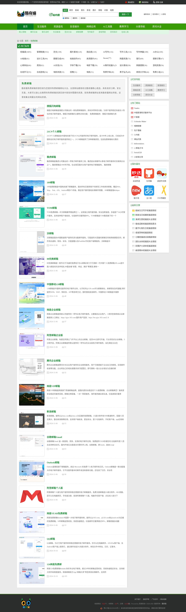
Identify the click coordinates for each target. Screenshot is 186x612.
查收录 (83, 18)
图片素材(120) (75, 52)
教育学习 (124, 26)
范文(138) (57, 52)
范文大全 (68, 32)
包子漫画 (137, 130)
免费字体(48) (108, 72)
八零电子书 (138, 148)
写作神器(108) (141, 52)
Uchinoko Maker (140, 121)
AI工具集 (107, 26)
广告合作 (155, 599)
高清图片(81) (92, 59)
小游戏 (163, 14)
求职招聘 (79, 32)
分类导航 (140, 26)
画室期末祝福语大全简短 (145, 250)
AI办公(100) (158, 52)
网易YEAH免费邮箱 (57, 513)
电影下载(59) (92, 65)
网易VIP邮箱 (53, 386)
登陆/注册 (159, 2)
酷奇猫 (164, 604)
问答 (106, 10)
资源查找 (58, 26)
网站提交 (131, 2)
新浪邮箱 (51, 411)
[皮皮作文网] (161, 173)
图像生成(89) (58, 59)
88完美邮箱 (52, 259)
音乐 (83, 10)
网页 (71, 10)
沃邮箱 (50, 233)
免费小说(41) (158, 72)
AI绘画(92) (24, 59)
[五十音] (149, 190)
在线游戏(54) (42, 72)
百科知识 (113, 32)
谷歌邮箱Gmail (54, 437)
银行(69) (139, 59)
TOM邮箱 (52, 208)
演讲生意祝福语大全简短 (145, 219)
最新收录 (147, 14)
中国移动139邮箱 (55, 284)
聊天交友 (33, 32)
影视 (88, 10)
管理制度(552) (42, 52)
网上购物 (22, 32)
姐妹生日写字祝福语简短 (145, 210)
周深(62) (40, 65)
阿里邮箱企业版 (55, 335)
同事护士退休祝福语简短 (145, 246)
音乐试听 (45, 32)
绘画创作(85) (75, 59)
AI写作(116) (108, 52)
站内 (65, 10)
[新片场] (136, 190)
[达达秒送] (136, 173)
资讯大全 (156, 26)
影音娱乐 (74, 26)
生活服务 (41, 26)
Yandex (136, 108)
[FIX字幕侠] (161, 190)
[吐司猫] (149, 173)
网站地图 (163, 599)
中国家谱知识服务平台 (143, 113)
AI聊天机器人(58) (108, 65)
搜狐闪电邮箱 (53, 106)
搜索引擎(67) (158, 59)
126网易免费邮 (54, 564)
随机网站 (145, 2)
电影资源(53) (58, 72)
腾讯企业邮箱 (53, 360)
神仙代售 (137, 139)
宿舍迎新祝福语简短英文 (145, 224)
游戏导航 (102, 32)
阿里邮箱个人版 (55, 488)
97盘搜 (136, 117)
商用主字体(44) (141, 72)
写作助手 (90, 32)
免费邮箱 (34, 41)
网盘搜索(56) (141, 65)
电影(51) (90, 72)
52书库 (136, 135)
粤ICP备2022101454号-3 (111, 608)
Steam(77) (107, 58)
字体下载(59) (75, 65)
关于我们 (138, 599)
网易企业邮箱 (53, 310)
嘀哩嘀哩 (137, 126)
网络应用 (91, 26)
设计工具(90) (42, 59)
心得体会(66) (25, 65)
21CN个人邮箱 (54, 131)
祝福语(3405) (25, 52)
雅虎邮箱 (51, 157)
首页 (25, 26)
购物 (100, 10)
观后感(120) (92, 52)
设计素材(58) (125, 65)
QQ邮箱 (51, 539)
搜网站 (67, 18)
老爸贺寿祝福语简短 (143, 233)
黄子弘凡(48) (125, 72)
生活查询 (56, 32)
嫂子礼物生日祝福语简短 (145, 228)
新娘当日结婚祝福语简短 (145, 215)
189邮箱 (51, 182)
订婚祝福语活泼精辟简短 (145, 237)
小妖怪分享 (138, 157)
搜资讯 (75, 18)
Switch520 (138, 153)
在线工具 (125, 32)
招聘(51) (73, 72)
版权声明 (146, 599)
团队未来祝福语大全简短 (145, 242)
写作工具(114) (125, 52)
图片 (94, 10)
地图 (112, 10)
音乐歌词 (155, 14)
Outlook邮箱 (53, 462)
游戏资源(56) (158, 65)
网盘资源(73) (125, 59)
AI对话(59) (58, 65)
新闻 (77, 10)
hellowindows (139, 144)
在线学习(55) (25, 72)
